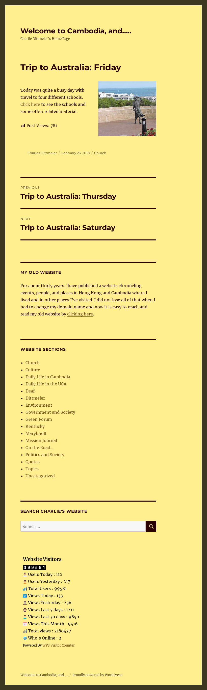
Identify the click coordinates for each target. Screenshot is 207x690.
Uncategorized (40, 475)
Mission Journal (41, 440)
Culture (32, 369)
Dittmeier (35, 398)
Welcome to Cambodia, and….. (75, 31)
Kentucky (35, 426)
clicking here (80, 313)
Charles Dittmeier (42, 153)
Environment (38, 405)
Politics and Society (44, 454)
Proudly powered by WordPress (97, 675)
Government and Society (50, 412)
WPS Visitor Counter (58, 645)
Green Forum (38, 419)
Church (100, 153)
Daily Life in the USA (45, 383)
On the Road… (39, 447)
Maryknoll (35, 433)
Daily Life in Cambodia (47, 376)
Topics (32, 468)
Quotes (32, 461)
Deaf (30, 390)
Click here (30, 104)
